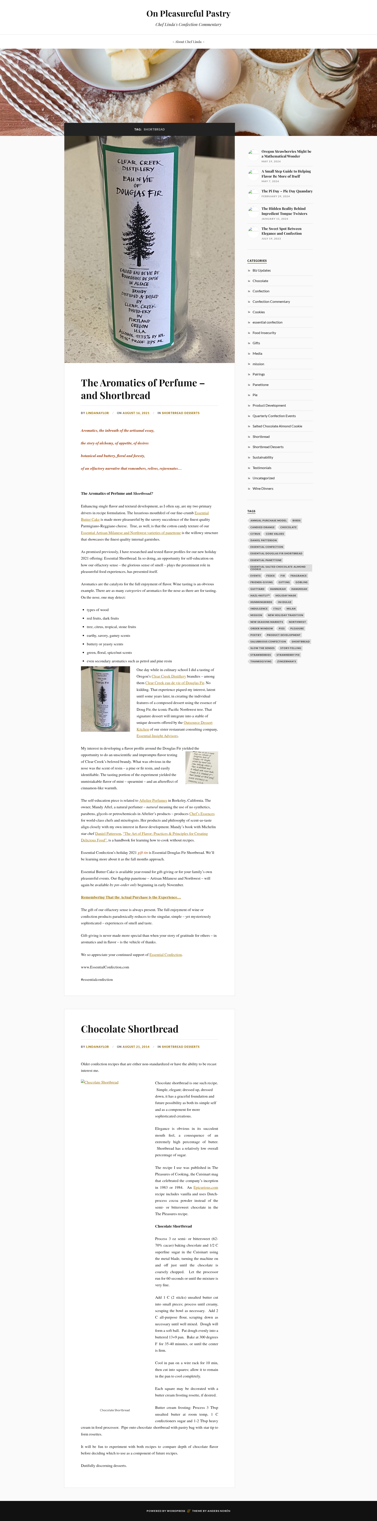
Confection (261, 291)
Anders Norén (218, 1510)
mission (256, 615)
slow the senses (262, 648)
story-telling (290, 648)
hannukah (278, 589)
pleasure (297, 628)
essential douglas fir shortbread (276, 553)
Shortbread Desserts (181, 413)
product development (284, 635)
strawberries (260, 654)
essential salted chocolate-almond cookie (278, 567)
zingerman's (286, 661)
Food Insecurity (264, 333)
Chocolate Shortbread (129, 1028)
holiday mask (286, 595)
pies (282, 628)
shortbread (301, 641)
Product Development (269, 405)
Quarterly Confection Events (274, 416)
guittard (257, 589)
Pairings (259, 374)
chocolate (288, 527)
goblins (302, 582)
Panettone (261, 384)
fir (283, 575)
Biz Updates (262, 270)
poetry (255, 635)
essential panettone (266, 560)
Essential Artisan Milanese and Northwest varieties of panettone (131, 532)
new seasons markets (266, 621)
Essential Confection (165, 954)
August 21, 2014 (136, 1046)
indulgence (259, 608)
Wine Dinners (263, 488)
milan (291, 608)
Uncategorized (264, 478)
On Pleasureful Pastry (188, 13)
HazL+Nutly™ (260, 595)
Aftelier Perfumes (153, 800)
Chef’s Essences (202, 813)
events (255, 575)
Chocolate (260, 281)
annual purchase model (268, 520)
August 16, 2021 (136, 413)
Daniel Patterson (108, 833)
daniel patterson (263, 540)
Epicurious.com (206, 1187)
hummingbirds (261, 602)
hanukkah (299, 589)
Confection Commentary (271, 301)
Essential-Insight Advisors (157, 735)
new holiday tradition (285, 615)
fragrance (299, 575)
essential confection (268, 322)
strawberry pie (288, 654)
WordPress (176, 1510)
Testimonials (262, 468)
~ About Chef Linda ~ (188, 41)
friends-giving (261, 582)
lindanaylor (97, 413)
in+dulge (284, 602)
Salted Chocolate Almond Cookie (277, 426)
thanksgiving (261, 661)
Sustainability (263, 457)
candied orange (262, 527)
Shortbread (261, 436)
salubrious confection (268, 641)
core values (275, 533)
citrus (255, 533)
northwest (297, 621)
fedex (270, 575)
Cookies (259, 312)
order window (261, 628)
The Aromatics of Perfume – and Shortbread (143, 388)
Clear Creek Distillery (169, 676)
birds (297, 520)
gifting (284, 582)
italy (277, 608)
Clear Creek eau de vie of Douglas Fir (174, 682)
